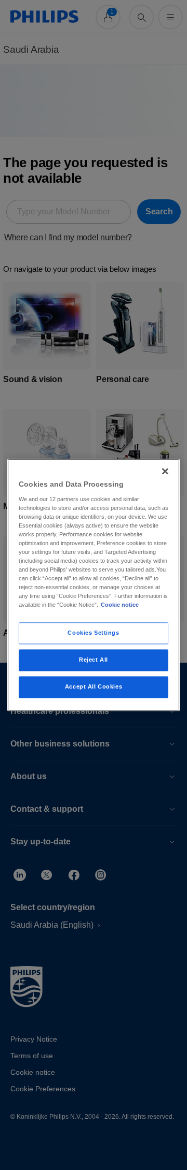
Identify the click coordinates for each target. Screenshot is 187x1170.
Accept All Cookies (93, 687)
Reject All (93, 660)
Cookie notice (120, 605)
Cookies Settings (93, 633)
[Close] (165, 471)
